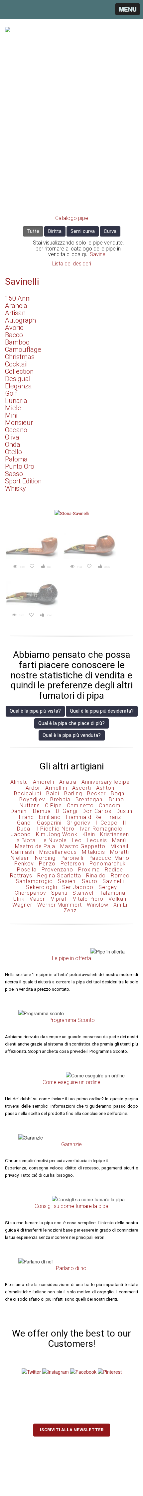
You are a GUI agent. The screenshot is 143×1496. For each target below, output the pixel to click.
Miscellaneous (58, 852)
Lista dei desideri (71, 263)
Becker (96, 793)
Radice (114, 869)
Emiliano (50, 817)
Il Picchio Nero (54, 829)
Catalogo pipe (71, 218)
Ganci (24, 823)
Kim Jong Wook (56, 834)
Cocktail (16, 364)
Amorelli (43, 782)
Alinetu (19, 782)
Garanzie (71, 1144)
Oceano (16, 430)
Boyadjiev (32, 799)
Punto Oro (19, 466)
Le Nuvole (54, 840)
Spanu (59, 893)
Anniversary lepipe (105, 782)
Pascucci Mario (108, 858)
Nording (45, 858)
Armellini (56, 788)
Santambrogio (34, 881)
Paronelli (72, 858)
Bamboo (17, 342)
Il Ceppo (106, 823)
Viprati (59, 899)
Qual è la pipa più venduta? (72, 735)
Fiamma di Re (83, 817)
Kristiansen (114, 834)
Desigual (18, 379)
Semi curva (83, 231)
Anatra (67, 782)
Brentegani (89, 799)
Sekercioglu (41, 887)
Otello (13, 452)
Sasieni (67, 881)
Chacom (109, 805)
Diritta (55, 231)
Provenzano (57, 869)
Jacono (21, 834)
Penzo (47, 863)
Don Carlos (96, 811)
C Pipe (53, 805)
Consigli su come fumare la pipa (71, 1206)
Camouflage (23, 349)
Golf (11, 393)
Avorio (14, 328)
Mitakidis (93, 852)
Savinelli (99, 254)
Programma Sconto (72, 1020)
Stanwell (83, 893)
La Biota (25, 840)
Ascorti (81, 788)
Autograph (20, 320)
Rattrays (21, 875)
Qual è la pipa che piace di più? (71, 723)
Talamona (112, 893)
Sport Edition (23, 481)
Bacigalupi (27, 793)
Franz (113, 817)
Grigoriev (78, 823)
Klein (88, 834)
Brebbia (60, 799)
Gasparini (49, 823)
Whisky (15, 488)
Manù (119, 840)
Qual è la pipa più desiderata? (102, 711)
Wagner (22, 905)
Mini (11, 415)
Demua (42, 811)
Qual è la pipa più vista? (35, 711)
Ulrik (19, 899)
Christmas (20, 357)
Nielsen (20, 858)
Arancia (16, 306)
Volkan (117, 899)
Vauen (38, 899)
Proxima (89, 869)
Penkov (24, 863)
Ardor (33, 788)
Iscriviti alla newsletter (71, 1429)
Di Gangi (66, 811)
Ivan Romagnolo (101, 829)
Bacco (14, 335)
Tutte (33, 231)
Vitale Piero (88, 899)
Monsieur (19, 423)
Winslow (97, 905)
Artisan (15, 313)
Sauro (89, 881)
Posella (27, 869)
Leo (77, 840)
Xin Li (120, 905)
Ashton (105, 788)
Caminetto (80, 805)
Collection (19, 371)
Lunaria (16, 401)
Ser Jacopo (77, 887)
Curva (110, 231)
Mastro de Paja (35, 846)
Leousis (97, 840)
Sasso (14, 474)
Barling (73, 793)
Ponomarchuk (107, 863)
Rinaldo (96, 875)
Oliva (12, 437)
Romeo (120, 875)
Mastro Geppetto (82, 846)
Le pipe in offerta (71, 958)
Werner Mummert (59, 905)
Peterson (72, 863)
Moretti (119, 852)
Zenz (70, 910)
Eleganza (18, 386)
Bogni (118, 793)
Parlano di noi (71, 1268)
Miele (13, 408)
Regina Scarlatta (59, 875)
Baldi (52, 793)
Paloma (16, 459)
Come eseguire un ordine (71, 1082)
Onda (12, 445)
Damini (19, 811)
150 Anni (18, 298)
